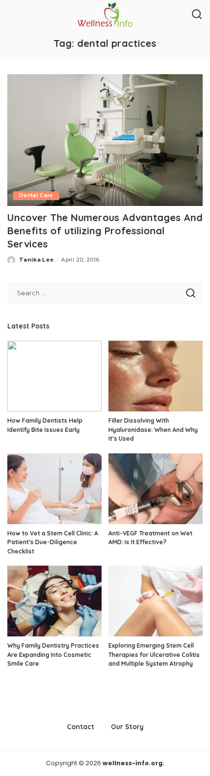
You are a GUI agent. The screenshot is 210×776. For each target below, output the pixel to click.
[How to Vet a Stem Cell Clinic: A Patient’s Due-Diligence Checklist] (54, 488)
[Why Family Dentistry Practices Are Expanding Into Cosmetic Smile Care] (54, 601)
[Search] (197, 14)
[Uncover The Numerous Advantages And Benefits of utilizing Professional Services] (105, 140)
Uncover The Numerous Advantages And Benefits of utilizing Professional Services (105, 230)
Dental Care (36, 195)
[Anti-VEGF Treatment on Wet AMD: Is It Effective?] (155, 488)
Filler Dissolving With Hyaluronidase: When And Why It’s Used (153, 429)
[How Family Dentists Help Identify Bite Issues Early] (54, 376)
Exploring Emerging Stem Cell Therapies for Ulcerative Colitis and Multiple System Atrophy (154, 654)
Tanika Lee (36, 259)
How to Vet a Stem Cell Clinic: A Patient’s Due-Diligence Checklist (52, 542)
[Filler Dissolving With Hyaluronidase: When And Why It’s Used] (155, 376)
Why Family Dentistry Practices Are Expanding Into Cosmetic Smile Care (53, 654)
